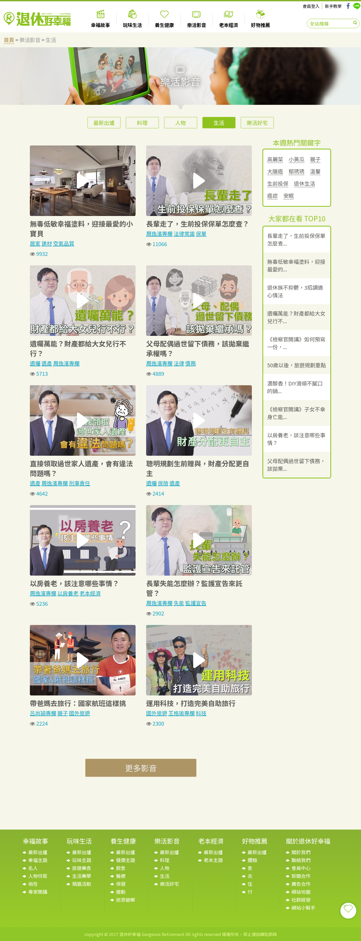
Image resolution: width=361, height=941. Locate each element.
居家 (35, 243)
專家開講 (37, 891)
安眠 (288, 195)
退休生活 (304, 183)
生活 (50, 40)
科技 (201, 713)
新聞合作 (301, 875)
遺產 (46, 363)
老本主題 (213, 860)
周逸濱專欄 (159, 233)
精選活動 (81, 883)
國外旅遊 (79, 713)
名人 (33, 867)
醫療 (121, 875)
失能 (179, 603)
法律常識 (184, 233)
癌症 (272, 195)
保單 (201, 233)
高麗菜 (275, 159)
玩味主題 (81, 860)
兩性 (33, 883)
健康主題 (125, 860)
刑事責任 (79, 483)
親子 (62, 713)
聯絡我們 (301, 860)
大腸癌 (275, 171)
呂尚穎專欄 (43, 713)
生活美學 (81, 875)
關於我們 (301, 852)
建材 (46, 243)
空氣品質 (63, 243)
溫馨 (315, 171)
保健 (121, 883)
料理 (142, 122)
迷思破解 (125, 899)
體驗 (252, 860)
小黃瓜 (296, 159)
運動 (121, 891)
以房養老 (67, 593)
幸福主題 (37, 860)
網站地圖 (301, 891)
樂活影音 (29, 40)
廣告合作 (301, 883)
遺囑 (35, 363)
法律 (179, 363)
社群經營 (301, 899)
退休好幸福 (37, 19)
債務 (190, 363)
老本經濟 (90, 593)
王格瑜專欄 (181, 713)
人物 (180, 122)
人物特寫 (37, 875)
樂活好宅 (257, 122)
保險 (163, 483)
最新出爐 (103, 122)
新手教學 (333, 6)
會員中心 (301, 867)
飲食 (121, 867)
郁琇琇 (296, 171)
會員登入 (311, 6)
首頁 (9, 40)
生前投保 (277, 183)
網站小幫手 (303, 907)
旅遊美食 (81, 867)
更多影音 (141, 768)
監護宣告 (195, 603)
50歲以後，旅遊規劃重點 (296, 365)
